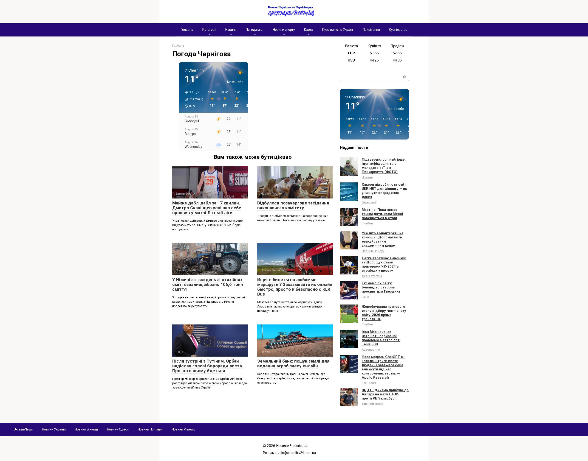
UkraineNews (23, 429)
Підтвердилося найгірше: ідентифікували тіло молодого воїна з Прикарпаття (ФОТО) (384, 165)
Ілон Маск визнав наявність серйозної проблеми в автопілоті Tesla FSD (381, 338)
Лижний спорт (372, 403)
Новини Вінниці (86, 429)
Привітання (371, 29)
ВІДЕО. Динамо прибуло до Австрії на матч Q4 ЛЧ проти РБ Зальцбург (385, 394)
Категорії (209, 29)
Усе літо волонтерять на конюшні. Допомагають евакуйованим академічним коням (382, 239)
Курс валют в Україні (337, 29)
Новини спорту (284, 29)
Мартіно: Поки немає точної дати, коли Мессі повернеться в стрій (382, 214)
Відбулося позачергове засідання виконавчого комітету (293, 205)
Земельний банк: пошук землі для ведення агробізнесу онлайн (293, 363)
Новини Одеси (118, 429)
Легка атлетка (372, 276)
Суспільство (398, 29)
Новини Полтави (150, 429)
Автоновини (371, 349)
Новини (231, 29)
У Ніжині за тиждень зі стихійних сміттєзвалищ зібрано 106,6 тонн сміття (207, 284)
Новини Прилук (373, 251)
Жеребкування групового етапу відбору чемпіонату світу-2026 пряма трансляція (384, 313)
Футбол (367, 223)
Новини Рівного (183, 429)
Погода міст (255, 29)
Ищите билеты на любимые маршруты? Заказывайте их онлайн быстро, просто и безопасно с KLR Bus (294, 287)
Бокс (365, 297)
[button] (192, 99)
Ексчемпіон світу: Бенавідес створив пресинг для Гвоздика (381, 287)
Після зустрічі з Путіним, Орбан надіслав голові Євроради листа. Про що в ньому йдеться (207, 365)
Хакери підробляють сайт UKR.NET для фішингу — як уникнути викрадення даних (384, 190)
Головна (187, 29)
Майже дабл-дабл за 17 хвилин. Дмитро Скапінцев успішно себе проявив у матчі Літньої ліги (206, 207)
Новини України (54, 429)
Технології (369, 202)
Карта (308, 29)
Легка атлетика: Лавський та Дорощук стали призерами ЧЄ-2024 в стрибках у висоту (384, 264)
